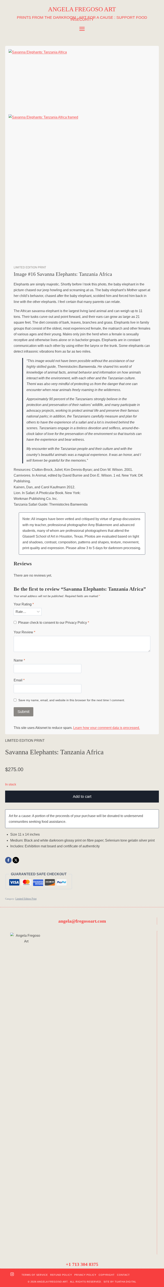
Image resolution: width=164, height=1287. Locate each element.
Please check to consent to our (53, 622)
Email (19, 680)
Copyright (107, 1275)
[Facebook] (8, 860)
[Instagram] (12, 1275)
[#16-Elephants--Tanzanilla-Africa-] (82, 79)
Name (19, 660)
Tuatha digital (125, 1281)
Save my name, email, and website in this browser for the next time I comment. (71, 700)
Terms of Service (35, 1275)
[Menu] (82, 29)
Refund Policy (61, 1275)
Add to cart (82, 796)
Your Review (24, 632)
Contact (123, 1275)
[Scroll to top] (154, 1270)
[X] (16, 860)
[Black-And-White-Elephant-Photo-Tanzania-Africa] (82, 187)
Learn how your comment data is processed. (106, 728)
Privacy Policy (76, 622)
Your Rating (24, 604)
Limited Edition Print (30, 267)
